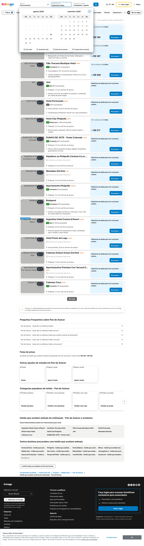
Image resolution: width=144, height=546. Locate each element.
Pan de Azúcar (78, 473)
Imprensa (7, 524)
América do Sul (44, 473)
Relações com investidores (13, 521)
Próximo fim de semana (81, 49)
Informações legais (56, 496)
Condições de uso (56, 493)
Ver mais (24, 458)
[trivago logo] (8, 4)
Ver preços (115, 37)
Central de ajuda (55, 516)
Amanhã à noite (43, 49)
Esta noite (29, 49)
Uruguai (56, 473)
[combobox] (35, 4)
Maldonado (66, 473)
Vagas (6, 518)
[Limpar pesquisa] (48, 4)
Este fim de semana (61, 49)
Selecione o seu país (11, 490)
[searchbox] (34, 5)
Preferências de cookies (58, 506)
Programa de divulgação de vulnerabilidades (65, 509)
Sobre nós (7, 515)
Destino (22, 3)
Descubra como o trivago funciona (62, 519)
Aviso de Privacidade (57, 499)
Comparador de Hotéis (28, 473)
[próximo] (89, 11)
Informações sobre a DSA (59, 502)
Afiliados (7, 527)
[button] (34, 4)
